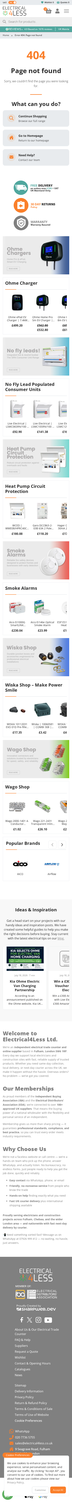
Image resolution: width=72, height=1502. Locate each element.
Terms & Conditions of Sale (33, 1409)
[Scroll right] (62, 845)
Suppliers (21, 1346)
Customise (40, 1490)
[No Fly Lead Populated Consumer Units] (36, 356)
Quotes (63, 2)
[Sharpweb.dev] (36, 1307)
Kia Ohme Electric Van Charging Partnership (25, 985)
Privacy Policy (24, 1397)
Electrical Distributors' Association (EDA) (42, 1294)
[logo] (14, 11)
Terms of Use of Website (32, 1415)
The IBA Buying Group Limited (20, 1294)
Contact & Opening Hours (33, 1363)
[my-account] (57, 11)
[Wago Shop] (36, 759)
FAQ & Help (22, 1340)
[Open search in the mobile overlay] (36, 21)
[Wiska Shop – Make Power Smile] (36, 657)
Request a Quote (26, 1352)
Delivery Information (29, 1391)
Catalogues (22, 1369)
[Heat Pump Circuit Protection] (36, 458)
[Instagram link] (38, 1320)
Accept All (58, 1490)
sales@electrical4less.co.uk (33, 1443)
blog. (61, 938)
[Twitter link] (29, 1320)
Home (6, 35)
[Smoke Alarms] (36, 560)
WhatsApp (22, 1431)
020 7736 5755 (25, 1437)
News (18, 1375)
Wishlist (48, 2)
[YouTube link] (48, 1320)
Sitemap (20, 1385)
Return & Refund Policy (31, 1403)
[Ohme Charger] (36, 255)
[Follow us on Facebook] (22, 1320)
